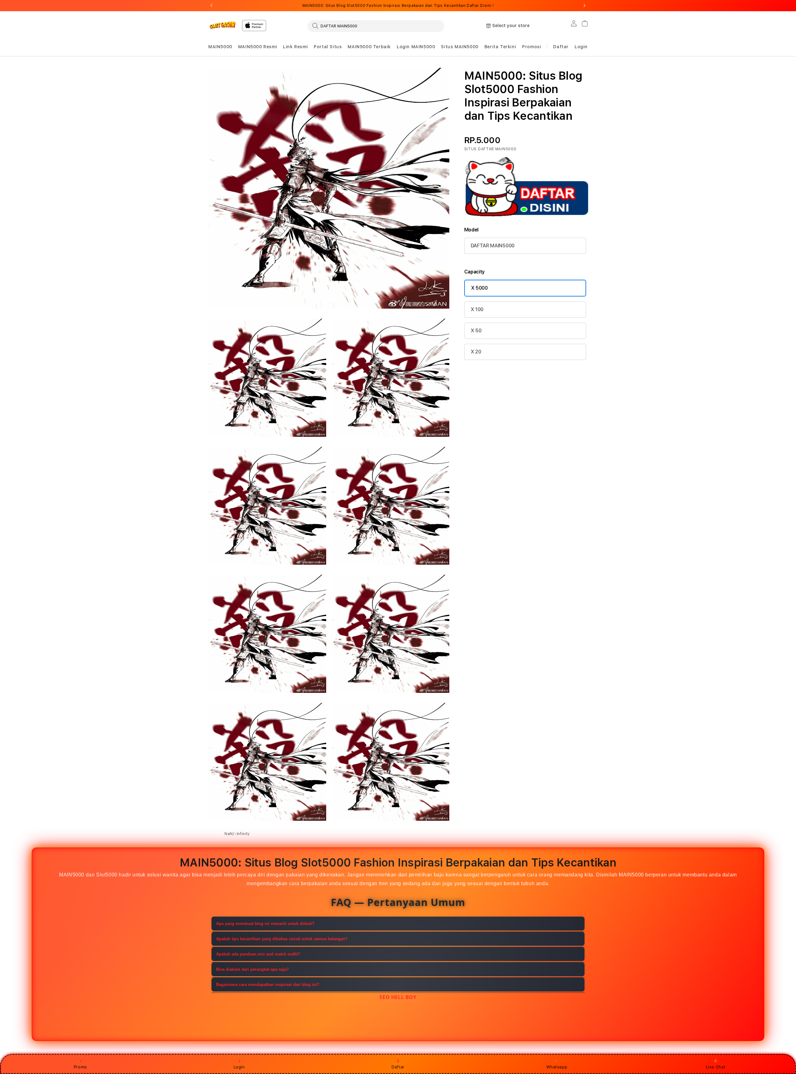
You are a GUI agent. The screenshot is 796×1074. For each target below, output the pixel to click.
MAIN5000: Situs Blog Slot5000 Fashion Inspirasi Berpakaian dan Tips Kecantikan (398, 5)
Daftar (398, 1066)
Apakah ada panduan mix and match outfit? (258, 954)
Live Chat (715, 1066)
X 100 (477, 309)
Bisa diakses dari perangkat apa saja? (252, 969)
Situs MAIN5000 (459, 46)
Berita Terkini (500, 46)
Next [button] (584, 5)
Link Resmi (295, 46)
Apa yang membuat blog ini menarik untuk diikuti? (265, 923)
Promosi (531, 46)
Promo (80, 1066)
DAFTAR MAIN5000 (493, 246)
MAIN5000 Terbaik (369, 46)
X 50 (476, 331)
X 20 (476, 352)
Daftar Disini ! (480, 5)
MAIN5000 (220, 46)
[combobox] (376, 25)
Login (239, 1066)
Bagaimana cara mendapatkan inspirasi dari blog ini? (267, 984)
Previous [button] (211, 5)
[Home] (222, 25)
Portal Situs (328, 46)
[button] (220, 46)
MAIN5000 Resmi (257, 46)
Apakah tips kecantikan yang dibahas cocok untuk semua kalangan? (282, 938)
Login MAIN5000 (416, 46)
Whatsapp (556, 1066)
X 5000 (479, 288)
